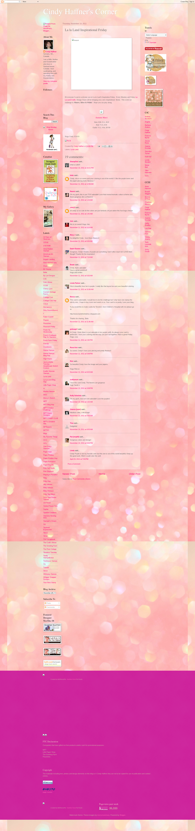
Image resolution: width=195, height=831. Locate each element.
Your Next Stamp (49, 582)
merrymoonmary (103, 815)
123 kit (45, 242)
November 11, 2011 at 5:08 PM (81, 354)
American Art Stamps (48, 255)
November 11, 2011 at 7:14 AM (81, 257)
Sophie (45, 509)
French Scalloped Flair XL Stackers (49, 336)
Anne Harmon (148, 187)
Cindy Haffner (79, 146)
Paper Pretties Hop (50, 458)
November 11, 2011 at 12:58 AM (82, 184)
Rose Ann (74, 347)
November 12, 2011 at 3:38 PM (81, 388)
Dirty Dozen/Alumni (50, 310)
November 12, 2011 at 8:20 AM (81, 372)
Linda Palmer (75, 283)
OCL (45, 443)
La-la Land (74, 149)
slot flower (47, 503)
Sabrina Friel (148, 233)
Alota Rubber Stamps (48, 250)
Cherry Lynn (47, 289)
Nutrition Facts (71, 679)
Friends (46, 344)
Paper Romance (49, 461)
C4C (45, 279)
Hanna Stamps (48, 350)
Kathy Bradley (148, 224)
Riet (71, 361)
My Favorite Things (50, 437)
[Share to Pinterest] (111, 146)
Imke (72, 175)
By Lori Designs (49, 276)
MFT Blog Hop (48, 405)
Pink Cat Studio (49, 468)
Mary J (72, 235)
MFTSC (46, 430)
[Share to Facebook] (109, 146)
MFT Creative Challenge (48, 409)
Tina (71, 423)
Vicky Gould (147, 251)
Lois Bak (148, 228)
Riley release (48, 488)
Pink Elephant (48, 471)
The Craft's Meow (49, 543)
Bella (45, 272)
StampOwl (74, 161)
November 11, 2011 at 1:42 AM (81, 214)
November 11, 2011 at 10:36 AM (82, 289)
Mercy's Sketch (49, 398)
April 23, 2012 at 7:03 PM (79, 459)
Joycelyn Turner (148, 152)
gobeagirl (73, 329)
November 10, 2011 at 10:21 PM (82, 168)
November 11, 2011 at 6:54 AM (81, 241)
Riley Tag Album (49, 494)
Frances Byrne (148, 137)
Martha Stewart (49, 391)
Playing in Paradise (50, 475)
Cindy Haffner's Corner (80, 11)
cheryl (72, 207)
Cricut (45, 304)
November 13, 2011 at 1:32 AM (81, 402)
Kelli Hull (148, 157)
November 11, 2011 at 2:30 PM (81, 340)
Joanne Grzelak (148, 147)
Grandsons (47, 347)
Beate (72, 265)
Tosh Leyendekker (148, 244)
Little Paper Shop (49, 385)
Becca (72, 297)
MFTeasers (47, 427)
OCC (45, 440)
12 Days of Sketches (47, 238)
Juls (71, 221)
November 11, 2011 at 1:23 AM (81, 200)
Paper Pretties (48, 455)
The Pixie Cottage (49, 549)
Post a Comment (74, 464)
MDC (45, 395)
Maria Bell (147, 166)
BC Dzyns (47, 269)
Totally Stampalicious (48, 557)
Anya (45, 266)
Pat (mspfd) (74, 437)
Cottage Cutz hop (49, 300)
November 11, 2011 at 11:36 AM (81, 322)
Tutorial (46, 567)
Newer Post (69, 474)
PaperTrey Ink (48, 465)
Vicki (147, 176)
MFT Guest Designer (47, 414)
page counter (47, 792)
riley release (47, 484)
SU (44, 524)
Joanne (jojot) (75, 409)
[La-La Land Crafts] (155, 71)
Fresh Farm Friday (50, 340)
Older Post (134, 474)
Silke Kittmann (148, 171)
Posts (48, 603)
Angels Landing (49, 259)
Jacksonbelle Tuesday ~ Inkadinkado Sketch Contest (50, 365)
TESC (45, 536)
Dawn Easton (75, 249)
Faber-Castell (48, 317)
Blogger (122, 815)
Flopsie (46, 320)
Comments (50, 607)
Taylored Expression (47, 529)
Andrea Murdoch (148, 118)
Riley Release (48, 491)
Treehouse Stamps (50, 561)
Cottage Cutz (48, 297)
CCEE (45, 285)
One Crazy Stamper (47, 447)
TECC (45, 533)
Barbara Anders (148, 126)
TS (44, 564)
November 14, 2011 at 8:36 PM (81, 443)
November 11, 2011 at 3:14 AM (81, 227)
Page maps (47, 452)
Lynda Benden (148, 161)
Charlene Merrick (148, 203)
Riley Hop (47, 481)
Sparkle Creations (50, 512)
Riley (45, 478)
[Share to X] (107, 146)
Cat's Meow (47, 282)
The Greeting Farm (50, 546)
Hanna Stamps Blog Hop (48, 354)
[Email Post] (98, 146)
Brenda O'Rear (147, 198)
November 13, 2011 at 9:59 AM (81, 416)
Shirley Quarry (147, 238)
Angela (147, 122)
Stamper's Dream (49, 521)
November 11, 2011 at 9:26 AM (81, 276)
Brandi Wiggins (148, 193)
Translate (152, 42)
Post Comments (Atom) (81, 479)
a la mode (47, 246)
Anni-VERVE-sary (50, 263)
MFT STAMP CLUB (50, 418)
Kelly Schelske (75, 395)
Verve (45, 571)
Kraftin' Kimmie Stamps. (49, 372)
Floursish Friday (49, 327)
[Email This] (103, 146)
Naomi (72, 191)
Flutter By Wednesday (47, 331)
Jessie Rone (147, 142)
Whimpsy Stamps (50, 574)
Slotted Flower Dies (50, 506)
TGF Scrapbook (49, 539)
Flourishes (47, 323)
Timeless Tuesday (50, 552)
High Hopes (47, 359)
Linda (72, 450)
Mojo (45, 433)
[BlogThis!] (105, 146)
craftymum (74, 379)
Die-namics (47, 307)
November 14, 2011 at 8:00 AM (81, 429)
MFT (45, 401)
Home (102, 474)
